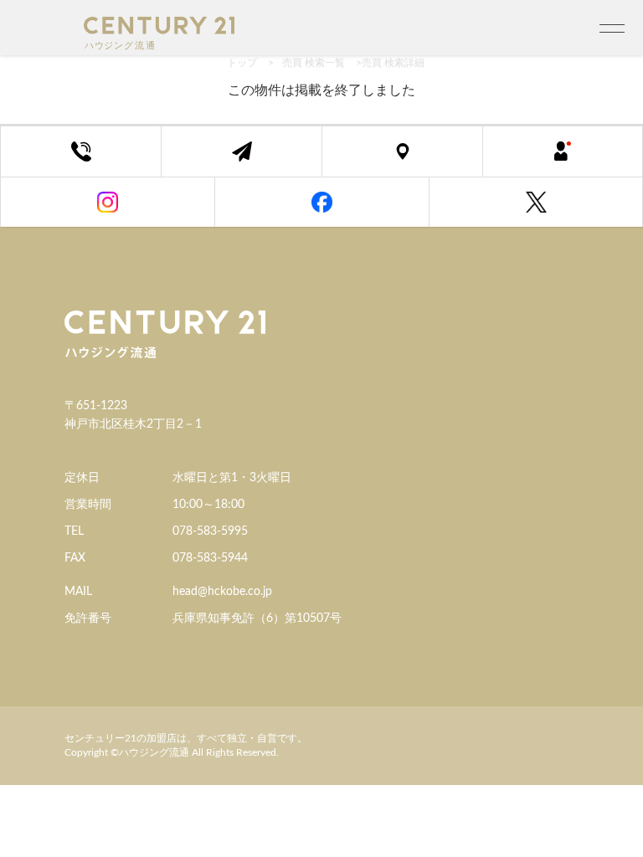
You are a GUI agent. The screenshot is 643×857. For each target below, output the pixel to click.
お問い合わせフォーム (254, 160)
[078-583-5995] (80, 151)
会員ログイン (575, 160)
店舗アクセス (414, 160)
